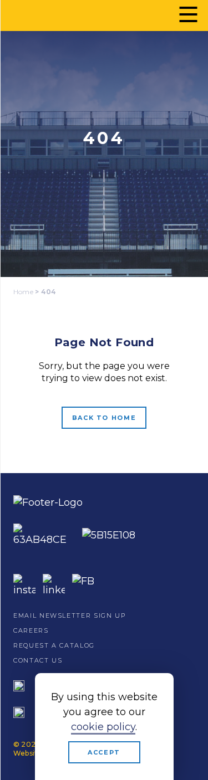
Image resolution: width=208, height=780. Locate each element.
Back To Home (104, 418)
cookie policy (103, 727)
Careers (31, 630)
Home (23, 292)
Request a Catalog (54, 645)
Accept (104, 752)
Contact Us (38, 660)
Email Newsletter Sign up (69, 615)
